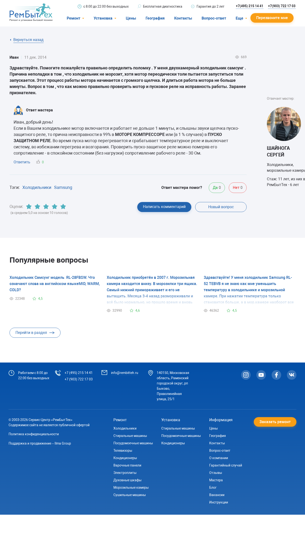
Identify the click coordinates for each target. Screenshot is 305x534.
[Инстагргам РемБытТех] (246, 375)
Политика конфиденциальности (34, 434)
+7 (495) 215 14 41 (79, 373)
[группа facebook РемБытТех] (276, 375)
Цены (131, 18)
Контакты (183, 18)
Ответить (22, 162)
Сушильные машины (129, 495)
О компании (218, 458)
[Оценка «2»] (37, 206)
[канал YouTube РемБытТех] (261, 375)
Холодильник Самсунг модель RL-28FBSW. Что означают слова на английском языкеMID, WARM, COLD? (55, 283)
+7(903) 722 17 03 (281, 6)
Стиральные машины (130, 436)
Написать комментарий (164, 206)
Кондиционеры (125, 458)
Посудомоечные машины (133, 443)
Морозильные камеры (131, 487)
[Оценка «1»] (29, 206)
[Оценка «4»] (54, 206)
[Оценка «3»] (46, 206)
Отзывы (215, 473)
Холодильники (36, 187)
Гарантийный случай (225, 465)
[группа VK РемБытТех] (291, 375)
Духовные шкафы (127, 480)
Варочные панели (127, 465)
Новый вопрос (221, 207)
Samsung (63, 187)
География (155, 18)
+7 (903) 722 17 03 (79, 379)
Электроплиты (125, 473)
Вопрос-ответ (214, 18)
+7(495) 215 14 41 (249, 6)
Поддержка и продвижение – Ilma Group (40, 443)
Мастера (216, 480)
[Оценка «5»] (63, 206)
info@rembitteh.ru (124, 373)
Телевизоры (122, 450)
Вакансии (216, 495)
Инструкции (218, 502)
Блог (213, 487)
